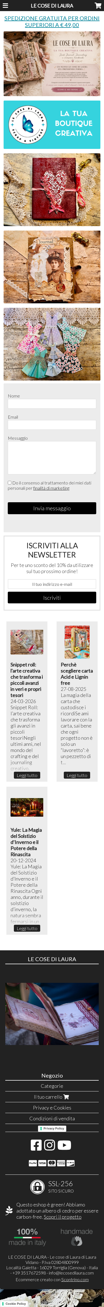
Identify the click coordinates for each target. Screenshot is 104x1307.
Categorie (52, 1086)
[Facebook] (36, 1148)
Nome (14, 395)
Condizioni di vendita (52, 1118)
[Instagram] (49, 1148)
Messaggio (18, 438)
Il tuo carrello (48, 1097)
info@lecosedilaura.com (71, 1272)
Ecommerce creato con (52, 1279)
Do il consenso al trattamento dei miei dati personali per (49, 485)
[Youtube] (64, 1148)
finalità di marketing (51, 488)
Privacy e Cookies (52, 1107)
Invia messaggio (52, 508)
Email (13, 416)
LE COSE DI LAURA (52, 6)
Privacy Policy (54, 1128)
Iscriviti (52, 597)
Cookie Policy (16, 1304)
